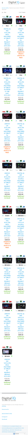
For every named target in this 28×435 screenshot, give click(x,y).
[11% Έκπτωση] (7, 260)
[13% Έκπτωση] (21, 165)
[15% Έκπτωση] (7, 21)
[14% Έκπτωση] (7, 116)
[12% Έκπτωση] (7, 70)
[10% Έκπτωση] (21, 116)
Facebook (4, 419)
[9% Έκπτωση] (7, 165)
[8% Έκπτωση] (7, 211)
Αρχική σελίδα (5, 7)
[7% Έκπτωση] (7, 351)
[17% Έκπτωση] (21, 21)
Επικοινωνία (5, 409)
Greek (17, 433)
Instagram (4, 416)
